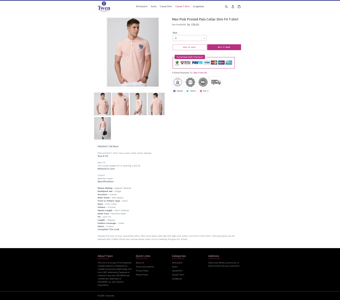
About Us (140, 262)
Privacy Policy (142, 270)
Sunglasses (177, 278)
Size (175, 32)
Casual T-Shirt (178, 274)
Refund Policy (142, 274)
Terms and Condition (145, 266)
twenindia (109, 295)
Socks (175, 266)
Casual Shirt (177, 270)
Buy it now (224, 47)
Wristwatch (177, 262)
